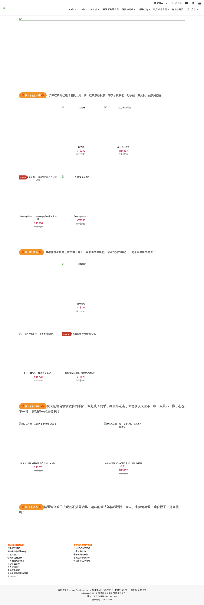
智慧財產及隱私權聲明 (17, 573)
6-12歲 (94, 9)
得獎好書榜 (128, 9)
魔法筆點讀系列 (111, 9)
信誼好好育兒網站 (81, 548)
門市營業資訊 (13, 548)
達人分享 (191, 9)
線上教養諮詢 (79, 551)
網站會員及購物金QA (17, 551)
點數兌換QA (13, 554)
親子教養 (143, 9)
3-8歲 (82, 9)
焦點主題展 (178, 9)
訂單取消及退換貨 (15, 560)
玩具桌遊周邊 (160, 9)
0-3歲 (71, 9)
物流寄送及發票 (14, 557)
